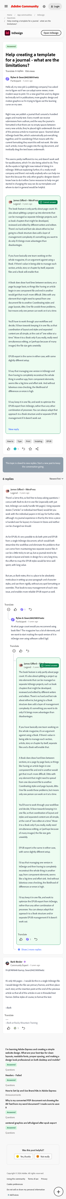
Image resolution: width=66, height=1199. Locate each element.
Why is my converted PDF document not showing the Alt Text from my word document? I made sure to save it (32, 1104)
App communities (24, 15)
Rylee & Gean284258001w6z (24, 77)
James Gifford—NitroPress (25, 200)
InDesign (41, 15)
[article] (33, 550)
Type (20, 441)
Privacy (44, 1179)
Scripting (38, 441)
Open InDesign (51, 32)
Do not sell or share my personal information (26, 1189)
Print (28, 441)
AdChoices (14, 1195)
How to (10, 441)
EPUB (49, 441)
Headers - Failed (13, 1075)
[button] (6, 7)
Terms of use (33, 1179)
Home (9, 15)
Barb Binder (16, 961)
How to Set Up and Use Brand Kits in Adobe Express (30, 1090)
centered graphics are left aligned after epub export (31, 1122)
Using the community (16, 1179)
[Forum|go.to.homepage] (25, 6)
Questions (11, 18)
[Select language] (44, 6)
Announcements (13, 1094)
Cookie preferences (15, 1184)
